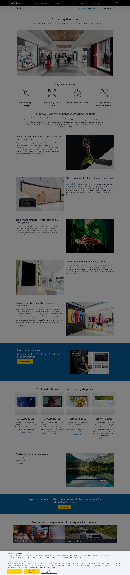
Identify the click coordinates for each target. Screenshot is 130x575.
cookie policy (78, 557)
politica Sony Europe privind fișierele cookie (44, 567)
